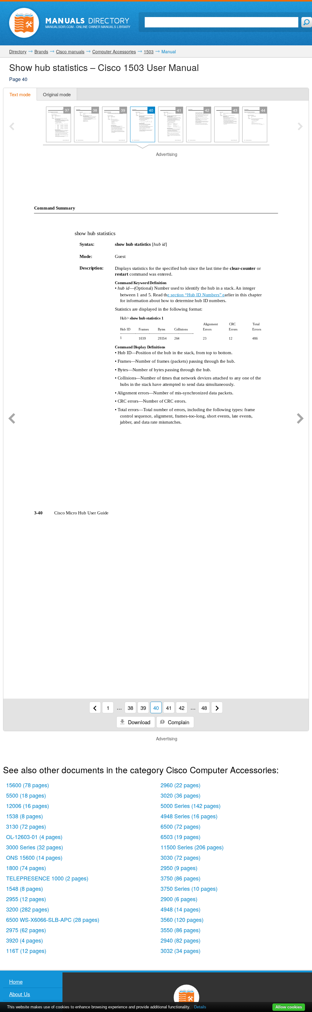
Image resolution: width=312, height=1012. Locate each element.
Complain (177, 722)
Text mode (19, 94)
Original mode (57, 94)
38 (130, 707)
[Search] (306, 22)
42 (181, 707)
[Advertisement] (156, 165)
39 (143, 707)
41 (169, 707)
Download (138, 722)
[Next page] (300, 419)
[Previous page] (11, 419)
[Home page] (24, 23)
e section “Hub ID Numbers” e (196, 294)
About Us (19, 994)
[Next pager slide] (300, 127)
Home (16, 981)
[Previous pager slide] (11, 127)
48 (204, 707)
